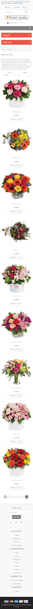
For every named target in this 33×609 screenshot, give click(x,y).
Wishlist (17, 542)
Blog (17, 556)
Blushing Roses (16, 112)
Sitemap (17, 569)
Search (17, 591)
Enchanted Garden (16, 342)
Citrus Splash (16, 204)
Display (25, 72)
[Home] (3, 49)
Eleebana (16, 250)
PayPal (17, 562)
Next (26, 497)
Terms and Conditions (17, 580)
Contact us (17, 572)
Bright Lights (16, 158)
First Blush (16, 434)
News (17, 552)
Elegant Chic (16, 296)
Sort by (9, 72)
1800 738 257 (18, 3)
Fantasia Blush (16, 388)
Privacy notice (17, 583)
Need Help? (17, 559)
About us (17, 566)
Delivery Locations (17, 545)
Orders (17, 535)
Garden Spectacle (16, 480)
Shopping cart (17, 538)
